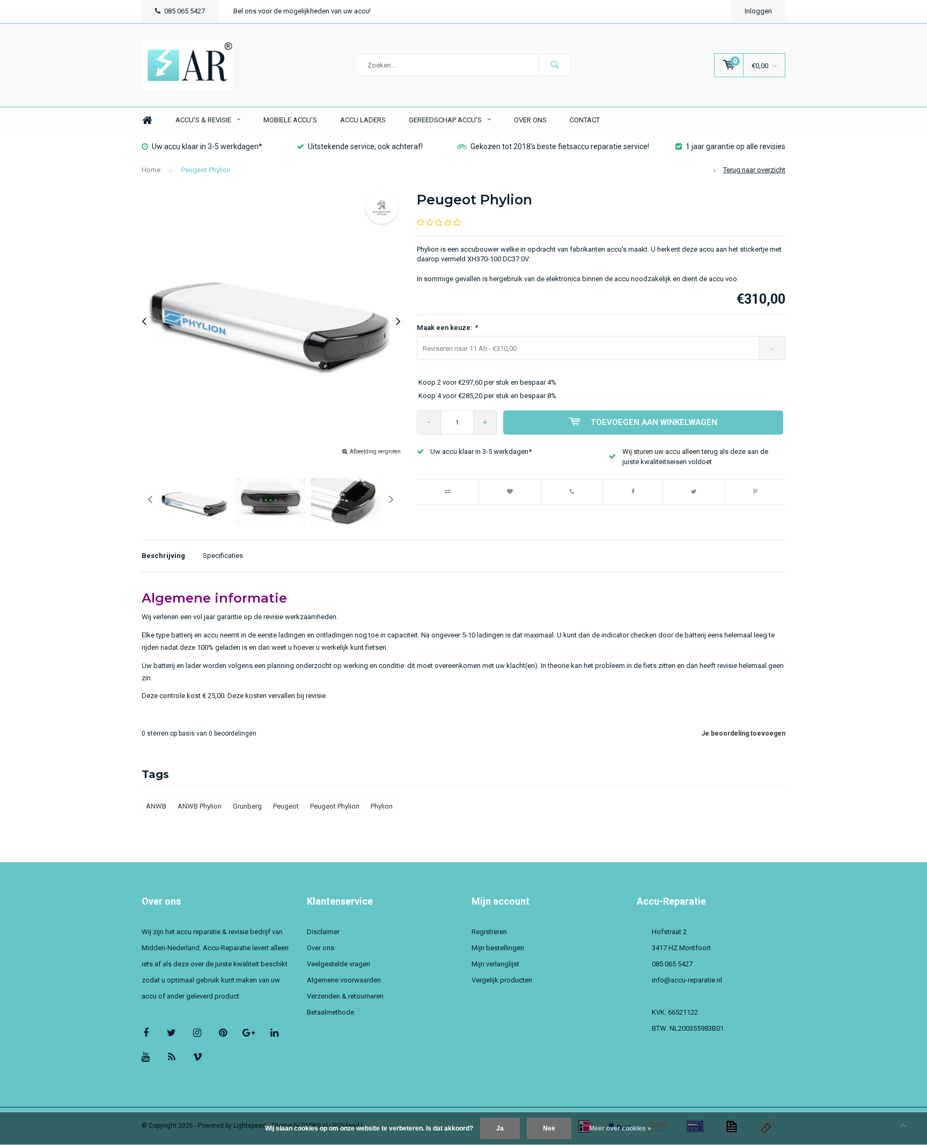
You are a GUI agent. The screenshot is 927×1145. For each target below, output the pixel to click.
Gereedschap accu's (445, 120)
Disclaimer (323, 932)
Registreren (489, 932)
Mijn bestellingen (498, 948)
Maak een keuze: (447, 328)
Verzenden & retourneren (345, 996)
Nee (549, 1128)
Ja (500, 1128)
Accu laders (363, 120)
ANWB (156, 806)
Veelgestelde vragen (338, 964)
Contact (585, 120)
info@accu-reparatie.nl (687, 980)
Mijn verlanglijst (495, 964)
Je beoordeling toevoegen (743, 733)
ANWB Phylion (200, 806)
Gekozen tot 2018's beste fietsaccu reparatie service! (559, 146)
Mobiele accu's (290, 120)
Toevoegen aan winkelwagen (654, 422)
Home (147, 120)
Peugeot (286, 806)
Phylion (382, 806)
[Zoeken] (555, 65)
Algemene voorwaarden (344, 980)
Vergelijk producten (502, 980)
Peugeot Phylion (206, 170)
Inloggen (758, 11)
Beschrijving (163, 556)
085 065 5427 (184, 11)
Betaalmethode (330, 1012)
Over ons (530, 120)
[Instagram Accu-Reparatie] (197, 1033)
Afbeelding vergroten (375, 451)
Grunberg (247, 806)
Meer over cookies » (620, 1128)
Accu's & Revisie (203, 120)
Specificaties (223, 556)
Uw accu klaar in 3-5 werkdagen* (207, 146)
